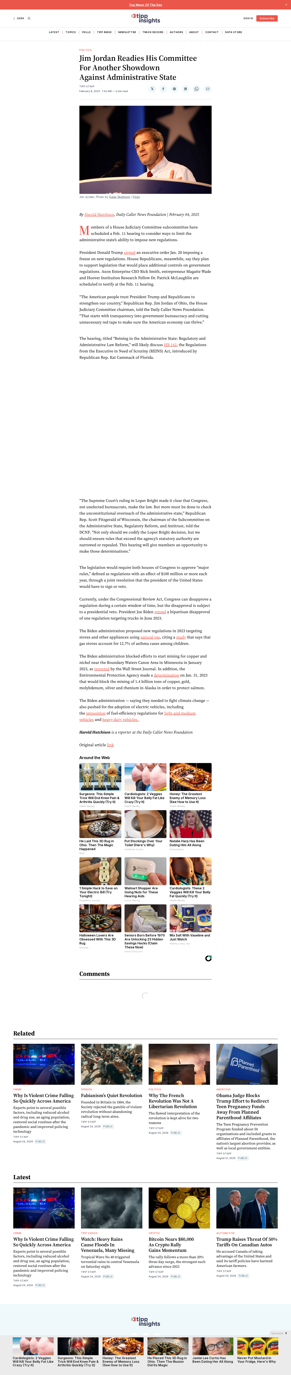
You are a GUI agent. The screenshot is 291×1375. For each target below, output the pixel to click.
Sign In (248, 18)
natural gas (150, 637)
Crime (17, 1089)
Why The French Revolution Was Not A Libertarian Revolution (173, 1101)
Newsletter (127, 32)
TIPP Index (104, 32)
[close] (286, 5)
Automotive (225, 1233)
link (110, 745)
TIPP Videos (89, 1233)
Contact (212, 32)
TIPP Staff (87, 86)
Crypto (154, 1233)
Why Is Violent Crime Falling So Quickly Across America (43, 1098)
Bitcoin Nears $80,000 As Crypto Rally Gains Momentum (171, 1244)
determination (166, 675)
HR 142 (170, 344)
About (194, 32)
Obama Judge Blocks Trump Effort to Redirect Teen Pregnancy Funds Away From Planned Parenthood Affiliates (242, 1106)
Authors (176, 32)
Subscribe (267, 18)
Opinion (86, 1089)
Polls (86, 32)
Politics (85, 50)
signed (129, 252)
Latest (54, 32)
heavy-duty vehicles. (120, 719)
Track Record (152, 32)
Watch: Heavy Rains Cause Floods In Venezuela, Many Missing (107, 1244)
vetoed (160, 612)
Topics (71, 32)
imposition (96, 713)
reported (101, 669)
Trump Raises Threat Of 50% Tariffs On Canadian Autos (246, 1242)
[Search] (29, 18)
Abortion (223, 1089)
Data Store (233, 32)
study (181, 637)
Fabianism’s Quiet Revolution (111, 1095)
